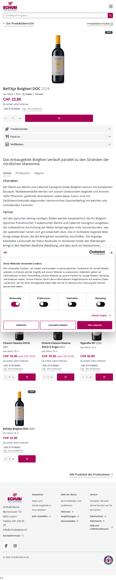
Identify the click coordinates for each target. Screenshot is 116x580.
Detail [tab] (7, 173)
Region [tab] (39, 173)
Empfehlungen (68, 516)
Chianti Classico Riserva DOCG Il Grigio (56, 345)
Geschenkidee (68, 521)
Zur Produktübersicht (20, 23)
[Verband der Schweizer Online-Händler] (108, 560)
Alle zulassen (95, 325)
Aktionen (65, 511)
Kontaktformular (11, 535)
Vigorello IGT (91, 343)
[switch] (44, 304)
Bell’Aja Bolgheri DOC (19, 428)
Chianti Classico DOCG (16, 345)
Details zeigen (99, 315)
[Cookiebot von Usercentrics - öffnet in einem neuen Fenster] (91, 252)
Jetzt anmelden (40, 516)
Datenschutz (96, 516)
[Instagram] (15, 546)
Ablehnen (21, 325)
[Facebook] (6, 546)
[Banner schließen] (111, 253)
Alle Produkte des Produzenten (90, 474)
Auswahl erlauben (58, 325)
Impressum (96, 520)
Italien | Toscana (34, 94)
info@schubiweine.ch (15, 529)
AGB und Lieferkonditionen (99, 527)
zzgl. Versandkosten (32, 108)
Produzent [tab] (23, 173)
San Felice (8, 94)
